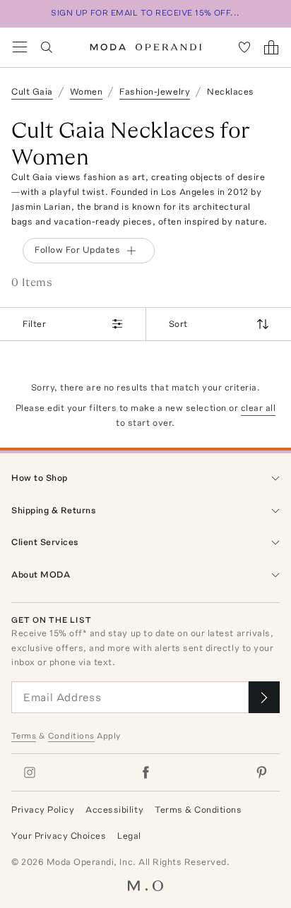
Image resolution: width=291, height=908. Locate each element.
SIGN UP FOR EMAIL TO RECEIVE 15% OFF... (145, 13)
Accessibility (114, 809)
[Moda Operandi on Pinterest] (261, 772)
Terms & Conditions (198, 809)
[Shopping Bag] (271, 47)
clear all (258, 407)
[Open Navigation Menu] (19, 47)
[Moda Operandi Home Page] (146, 47)
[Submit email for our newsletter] (264, 697)
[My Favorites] (244, 47)
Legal (129, 835)
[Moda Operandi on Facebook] (145, 772)
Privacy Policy (42, 809)
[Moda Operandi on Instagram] (30, 772)
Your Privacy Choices (58, 835)
